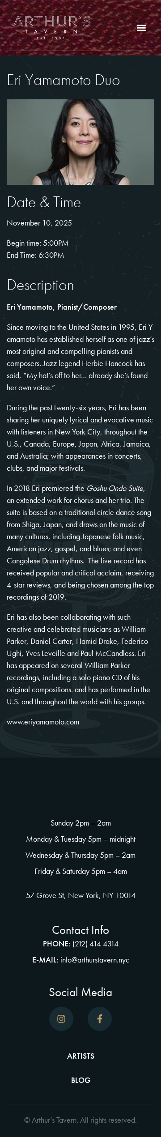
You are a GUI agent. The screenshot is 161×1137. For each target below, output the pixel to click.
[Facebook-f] (100, 1019)
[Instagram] (61, 1019)
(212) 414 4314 (95, 943)
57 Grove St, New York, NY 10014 (81, 895)
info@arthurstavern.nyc (94, 959)
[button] (141, 27)
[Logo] (51, 27)
